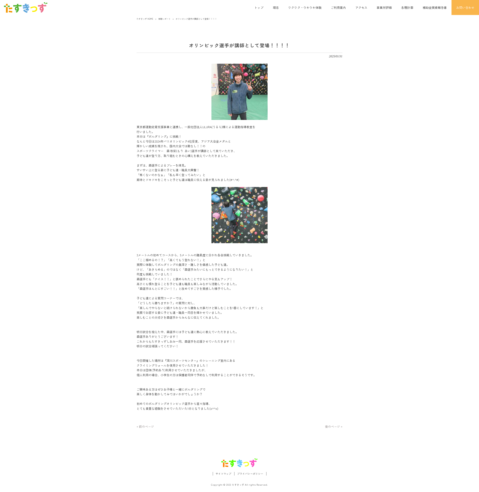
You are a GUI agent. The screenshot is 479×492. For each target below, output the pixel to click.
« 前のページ (145, 426)
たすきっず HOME (145, 18)
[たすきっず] (26, 7)
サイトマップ (223, 474)
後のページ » (333, 426)
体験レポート (164, 18)
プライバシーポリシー (250, 474)
